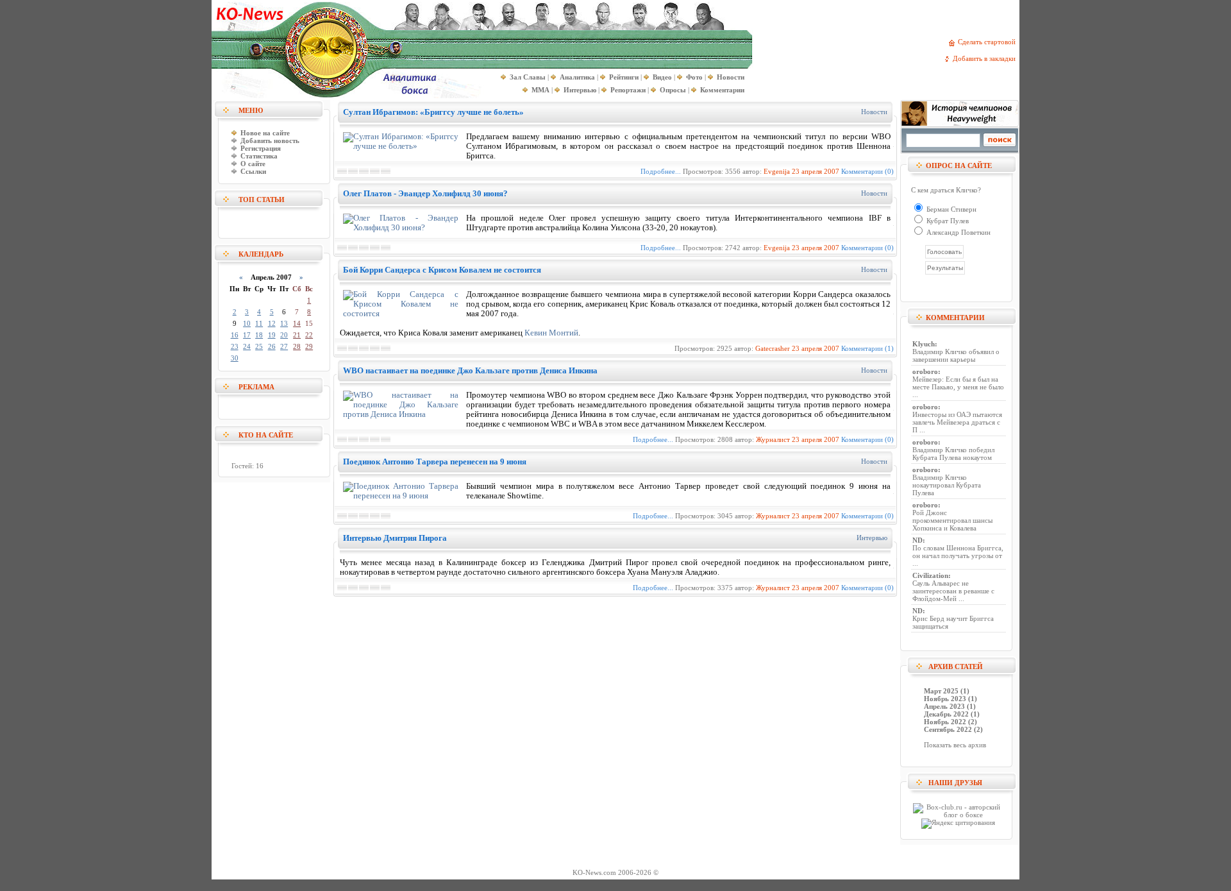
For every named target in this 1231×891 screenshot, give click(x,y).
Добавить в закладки (986, 58)
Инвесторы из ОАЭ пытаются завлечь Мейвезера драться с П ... (957, 422)
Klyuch (923, 344)
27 (284, 346)
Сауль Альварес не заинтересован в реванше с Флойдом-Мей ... (953, 590)
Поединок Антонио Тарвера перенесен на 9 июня (434, 461)
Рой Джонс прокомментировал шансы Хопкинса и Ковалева (952, 520)
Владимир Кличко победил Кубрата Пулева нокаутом (953, 453)
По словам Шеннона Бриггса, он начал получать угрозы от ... (957, 555)
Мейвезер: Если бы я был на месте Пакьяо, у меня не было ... (958, 386)
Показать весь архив (955, 745)
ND (917, 540)
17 (247, 335)
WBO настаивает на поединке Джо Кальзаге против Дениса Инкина (470, 370)
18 (259, 335)
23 (235, 346)
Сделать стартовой (988, 42)
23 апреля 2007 (815, 171)
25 (259, 346)
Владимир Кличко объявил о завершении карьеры (956, 355)
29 (309, 346)
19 (272, 335)
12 (272, 323)
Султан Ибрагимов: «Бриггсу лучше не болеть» (433, 112)
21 (297, 335)
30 (235, 358)
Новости (874, 111)
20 (284, 335)
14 (297, 323)
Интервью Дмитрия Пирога (395, 538)
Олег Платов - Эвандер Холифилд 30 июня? (425, 193)
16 (235, 335)
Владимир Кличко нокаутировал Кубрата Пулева (946, 484)
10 (247, 323)
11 (259, 323)
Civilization (930, 575)
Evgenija (777, 171)
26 (272, 346)
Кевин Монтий (551, 332)
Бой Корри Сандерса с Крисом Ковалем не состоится (442, 270)
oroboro (925, 371)
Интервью (872, 537)
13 (284, 323)
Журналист (773, 439)
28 (297, 346)
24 (247, 346)
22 (309, 335)
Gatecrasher (772, 348)
